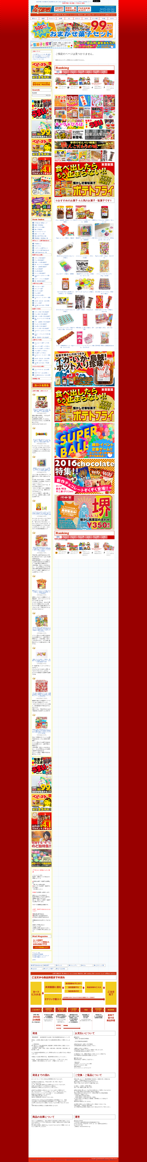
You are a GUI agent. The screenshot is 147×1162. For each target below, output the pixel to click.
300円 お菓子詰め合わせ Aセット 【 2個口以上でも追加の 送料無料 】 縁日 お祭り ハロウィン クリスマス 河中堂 (41, 549)
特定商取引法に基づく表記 (55, 1)
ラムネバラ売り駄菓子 (41, 324)
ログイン (90, 1)
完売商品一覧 (36, 378)
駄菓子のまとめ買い (37, 255)
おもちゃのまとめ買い (38, 366)
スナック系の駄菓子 (40, 258)
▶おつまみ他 (60, 968)
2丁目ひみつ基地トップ (41, 223)
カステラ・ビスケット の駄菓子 (42, 276)
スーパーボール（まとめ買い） (42, 370)
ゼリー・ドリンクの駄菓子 (42, 279)
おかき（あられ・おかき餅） (42, 301)
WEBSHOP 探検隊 (38, 954)
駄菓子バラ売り (36, 309)
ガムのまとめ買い (39, 295)
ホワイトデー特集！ (40, 227)
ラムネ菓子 (38, 293)
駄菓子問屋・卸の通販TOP (42, 1)
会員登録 (85, 1)
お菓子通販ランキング (40, 957)
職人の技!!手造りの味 (40, 236)
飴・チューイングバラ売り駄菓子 (42, 319)
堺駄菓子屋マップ (114, 1159)
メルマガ (76, 1)
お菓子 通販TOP (56, 14)
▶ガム (84, 965)
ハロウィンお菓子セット (41, 248)
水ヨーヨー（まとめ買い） (42, 373)
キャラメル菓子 (39, 291)
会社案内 (64, 1)
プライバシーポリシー (61, 1159)
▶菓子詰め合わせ (36, 965)
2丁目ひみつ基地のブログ (103, 1159)
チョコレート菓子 (39, 286)
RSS (34, 960)
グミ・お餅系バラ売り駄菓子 (42, 322)
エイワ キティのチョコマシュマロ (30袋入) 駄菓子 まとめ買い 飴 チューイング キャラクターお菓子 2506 (41, 513)
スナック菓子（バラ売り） (42, 360)
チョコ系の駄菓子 (39, 260)
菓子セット (39, 54)
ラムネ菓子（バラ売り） (41, 350)
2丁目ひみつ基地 (92, 1159)
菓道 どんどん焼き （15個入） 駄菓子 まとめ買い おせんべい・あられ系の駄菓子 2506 (41, 661)
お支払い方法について (83, 1159)
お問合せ (80, 1)
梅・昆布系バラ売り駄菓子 (42, 337)
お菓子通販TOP (33, 1159)
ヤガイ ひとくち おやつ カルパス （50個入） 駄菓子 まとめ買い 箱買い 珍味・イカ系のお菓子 (41, 410)
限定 (39, 56)
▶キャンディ (73, 965)
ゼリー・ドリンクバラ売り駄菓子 (42, 334)
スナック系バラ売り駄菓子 (42, 312)
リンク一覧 (37, 953)
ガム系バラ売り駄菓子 (41, 326)
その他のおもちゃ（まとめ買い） (42, 375)
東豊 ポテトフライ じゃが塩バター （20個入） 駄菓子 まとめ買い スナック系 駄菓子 (41, 592)
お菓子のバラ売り (37, 340)
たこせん (41, 59)
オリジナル (38, 246)
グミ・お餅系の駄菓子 (41, 266)
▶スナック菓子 (49, 968)
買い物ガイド (65, 14)
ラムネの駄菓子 (39, 269)
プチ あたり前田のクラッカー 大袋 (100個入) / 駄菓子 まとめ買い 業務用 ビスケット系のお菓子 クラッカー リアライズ (41, 694)
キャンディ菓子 (39, 288)
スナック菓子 (38, 303)
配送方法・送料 (82, 14)
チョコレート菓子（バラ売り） (42, 343)
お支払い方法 (90, 14)
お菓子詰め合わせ (41, 57)
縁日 (49, 54)
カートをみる (70, 1)
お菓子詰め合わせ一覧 (41, 252)
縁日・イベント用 (39, 234)
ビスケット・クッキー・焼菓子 (42, 298)
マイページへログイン (109, 6)
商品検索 (34, 93)
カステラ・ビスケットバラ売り (42, 331)
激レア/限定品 (38, 229)
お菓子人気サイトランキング (41, 955)
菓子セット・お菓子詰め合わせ (40, 240)
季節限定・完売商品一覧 (41, 238)
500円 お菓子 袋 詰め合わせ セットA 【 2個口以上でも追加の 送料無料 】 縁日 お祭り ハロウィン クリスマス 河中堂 (41, 731)
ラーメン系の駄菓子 (40, 273)
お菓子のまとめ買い (37, 283)
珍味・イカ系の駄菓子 (41, 262)
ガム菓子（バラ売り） (41, 353)
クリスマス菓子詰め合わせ (42, 250)
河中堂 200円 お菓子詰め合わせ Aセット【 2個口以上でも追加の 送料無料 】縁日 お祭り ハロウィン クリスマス (41, 629)
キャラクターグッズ (40, 231)
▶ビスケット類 (99, 965)
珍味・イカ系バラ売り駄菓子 (42, 316)
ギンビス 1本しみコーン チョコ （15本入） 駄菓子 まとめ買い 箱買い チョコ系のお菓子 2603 (41, 441)
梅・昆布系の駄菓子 (40, 281)
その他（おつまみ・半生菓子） (42, 306)
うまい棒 (44, 54)
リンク (102, 14)
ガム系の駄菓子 (39, 271)
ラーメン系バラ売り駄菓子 (42, 328)
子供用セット (38, 243)
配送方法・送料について (71, 1159)
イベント (43, 56)
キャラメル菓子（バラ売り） (42, 348)
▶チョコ (59, 965)
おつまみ (35, 56)
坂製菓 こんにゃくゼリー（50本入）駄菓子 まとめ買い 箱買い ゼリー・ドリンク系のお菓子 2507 (41, 469)
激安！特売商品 (39, 225)
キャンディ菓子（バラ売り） (42, 346)
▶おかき (34, 968)
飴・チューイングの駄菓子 (42, 264)
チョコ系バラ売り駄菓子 (41, 314)
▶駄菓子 (46, 965)
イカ (33, 54)
